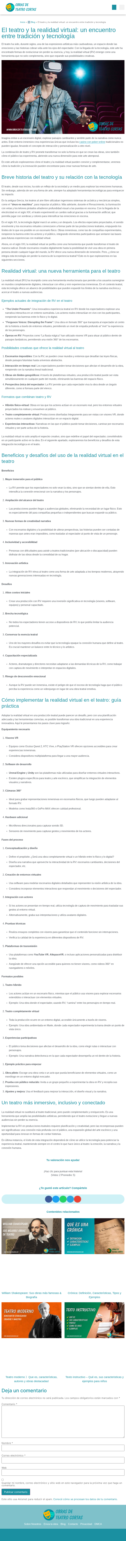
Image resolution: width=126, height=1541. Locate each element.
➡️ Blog (31, 22)
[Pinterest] (63, 1536)
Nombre (7, 1443)
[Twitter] (57, 1536)
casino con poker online (92, 142)
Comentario (9, 1404)
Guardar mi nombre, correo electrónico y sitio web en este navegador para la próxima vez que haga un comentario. (62, 1484)
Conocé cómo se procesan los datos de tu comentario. (85, 1499)
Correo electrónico (14, 1455)
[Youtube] (75, 1536)
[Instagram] (69, 1536)
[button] (114, 7)
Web (4, 1467)
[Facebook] (51, 1536)
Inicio (22, 22)
